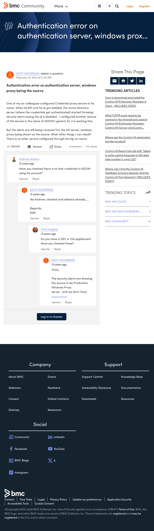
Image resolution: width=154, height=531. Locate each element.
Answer (37, 146)
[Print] (123, 81)
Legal (41, 499)
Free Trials (26, 499)
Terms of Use (126, 509)
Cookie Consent (44, 503)
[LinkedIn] (141, 81)
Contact (9, 499)
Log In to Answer (52, 317)
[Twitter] (132, 81)
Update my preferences (87, 499)
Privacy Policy (58, 499)
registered (119, 513)
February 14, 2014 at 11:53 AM (34, 77)
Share (58, 146)
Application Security (119, 499)
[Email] (114, 81)
